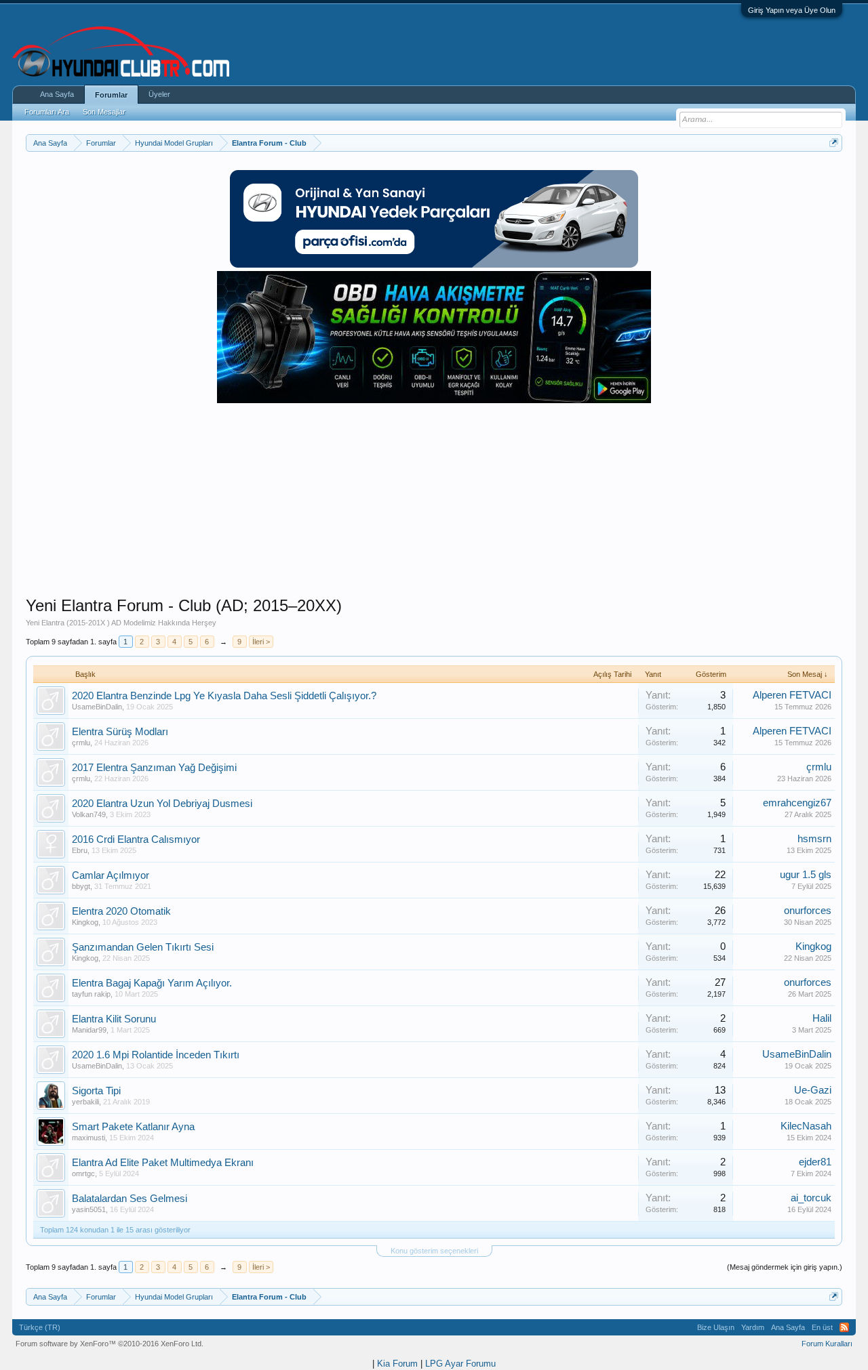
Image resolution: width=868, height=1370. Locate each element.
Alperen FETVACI (792, 695)
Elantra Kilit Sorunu (114, 1019)
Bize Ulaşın (715, 1327)
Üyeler (159, 94)
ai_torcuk (811, 1197)
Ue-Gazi (812, 1090)
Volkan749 (89, 814)
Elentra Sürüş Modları (120, 731)
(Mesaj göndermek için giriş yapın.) (784, 1267)
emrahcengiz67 (797, 802)
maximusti (88, 1138)
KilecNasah (806, 1126)
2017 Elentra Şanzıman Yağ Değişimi (154, 767)
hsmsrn (814, 838)
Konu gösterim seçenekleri (434, 1251)
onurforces (807, 910)
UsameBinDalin (97, 707)
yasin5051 (89, 1209)
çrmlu (81, 743)
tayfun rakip (91, 994)
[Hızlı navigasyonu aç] (833, 142)
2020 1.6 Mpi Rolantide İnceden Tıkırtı (155, 1055)
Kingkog (85, 922)
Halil (821, 1018)
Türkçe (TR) (39, 1327)
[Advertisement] (434, 501)
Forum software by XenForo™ (109, 1344)
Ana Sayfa (57, 94)
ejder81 (815, 1162)
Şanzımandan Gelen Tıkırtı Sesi (143, 947)
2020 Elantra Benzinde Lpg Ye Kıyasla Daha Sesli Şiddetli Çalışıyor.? (224, 695)
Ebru (79, 850)
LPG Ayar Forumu (460, 1363)
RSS (844, 1327)
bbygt (81, 886)
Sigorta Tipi (96, 1090)
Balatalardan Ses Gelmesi (129, 1198)
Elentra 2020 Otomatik (121, 911)
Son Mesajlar (104, 112)
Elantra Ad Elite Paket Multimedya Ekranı (163, 1162)
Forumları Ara (46, 112)
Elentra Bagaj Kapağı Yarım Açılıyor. (152, 983)
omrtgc (83, 1173)
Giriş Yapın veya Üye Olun (791, 10)
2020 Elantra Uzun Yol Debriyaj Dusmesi (162, 803)
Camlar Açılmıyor (110, 875)
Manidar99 (89, 1030)
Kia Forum (397, 1363)
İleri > (261, 642)
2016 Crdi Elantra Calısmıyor (136, 839)
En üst (822, 1327)
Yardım (752, 1327)
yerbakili (85, 1102)
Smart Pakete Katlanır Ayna (133, 1126)
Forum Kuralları (827, 1344)
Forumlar (111, 95)
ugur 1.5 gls (805, 874)
